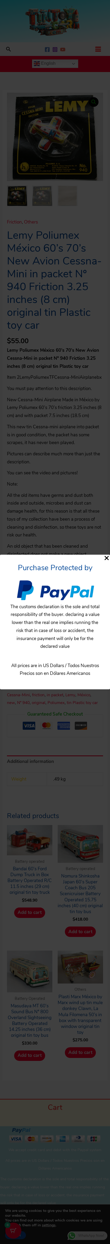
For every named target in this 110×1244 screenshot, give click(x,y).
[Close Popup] (106, 558)
